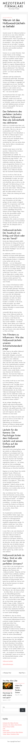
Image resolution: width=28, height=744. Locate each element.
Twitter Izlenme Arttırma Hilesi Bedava (13, 732)
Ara (4, 707)
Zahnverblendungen (8, 664)
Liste (4, 728)
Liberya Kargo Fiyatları (8, 727)
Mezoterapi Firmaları (14, 5)
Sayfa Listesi (6, 730)
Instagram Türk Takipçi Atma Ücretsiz (12, 725)
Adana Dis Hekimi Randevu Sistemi (18, 689)
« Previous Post (7, 673)
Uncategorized (7, 17)
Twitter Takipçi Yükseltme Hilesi (11, 734)
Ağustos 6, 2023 (6, 700)
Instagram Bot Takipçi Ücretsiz (10, 723)
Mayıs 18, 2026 (18, 695)
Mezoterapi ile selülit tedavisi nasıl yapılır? (7, 695)
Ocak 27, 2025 (6, 29)
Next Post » (22, 673)
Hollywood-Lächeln (8, 661)
